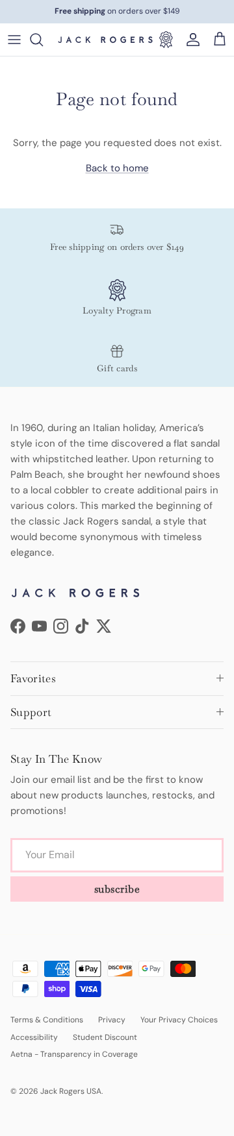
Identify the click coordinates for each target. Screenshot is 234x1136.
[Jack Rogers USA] (105, 39)
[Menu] (14, 39)
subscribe (117, 889)
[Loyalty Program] (165, 39)
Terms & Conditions (46, 1020)
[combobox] (43, 39)
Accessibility (34, 1037)
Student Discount (105, 1037)
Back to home (117, 168)
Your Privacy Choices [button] (179, 1020)
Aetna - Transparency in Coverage (74, 1054)
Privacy (111, 1020)
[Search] (43, 39)
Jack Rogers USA (70, 1091)
